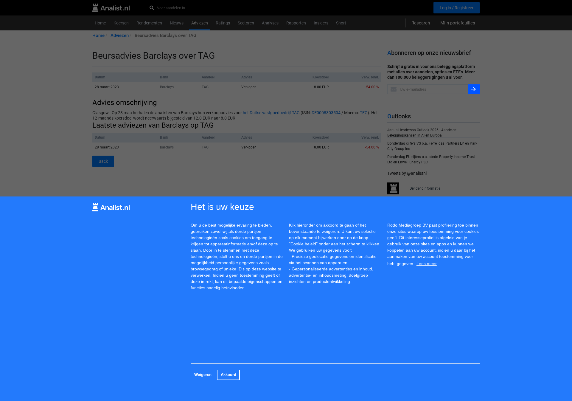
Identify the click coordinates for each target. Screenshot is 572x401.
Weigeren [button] (203, 375)
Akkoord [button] (228, 375)
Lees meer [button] (426, 263)
